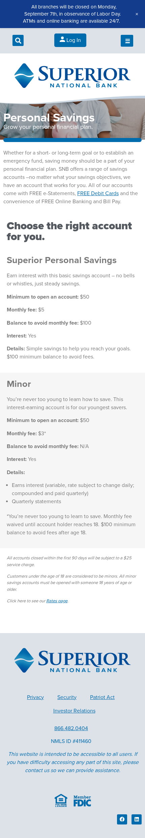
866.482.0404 (71, 728)
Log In (73, 40)
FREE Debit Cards (98, 193)
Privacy (35, 697)
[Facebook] (122, 819)
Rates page (56, 601)
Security (67, 697)
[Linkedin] (137, 819)
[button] (18, 40)
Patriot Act (102, 697)
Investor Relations (74, 710)
